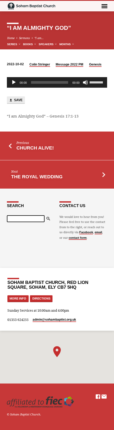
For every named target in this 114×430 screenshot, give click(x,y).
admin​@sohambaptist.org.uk (54, 319)
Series (12, 44)
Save (18, 100)
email (98, 232)
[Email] (104, 396)
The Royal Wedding (37, 176)
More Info (18, 298)
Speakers (46, 44)
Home (11, 38)
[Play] (13, 82)
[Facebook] (98, 396)
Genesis (95, 64)
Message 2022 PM (69, 64)
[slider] (97, 82)
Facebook (86, 232)
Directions (41, 298)
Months (65, 44)
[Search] (48, 218)
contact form (78, 237)
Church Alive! (35, 148)
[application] (57, 82)
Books (28, 44)
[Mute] (85, 82)
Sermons (24, 38)
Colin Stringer (39, 64)
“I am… (39, 38)
